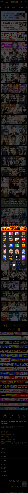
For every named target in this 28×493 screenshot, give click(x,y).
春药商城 (11, 236)
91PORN (11, 259)
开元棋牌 (11, 242)
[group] (24, 484)
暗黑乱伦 (17, 253)
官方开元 (17, 242)
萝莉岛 (23, 259)
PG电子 (23, 242)
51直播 (11, 253)
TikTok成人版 (17, 259)
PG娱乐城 (23, 236)
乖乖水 (17, 236)
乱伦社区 (4, 259)
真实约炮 (4, 236)
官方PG (4, 242)
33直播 (5, 253)
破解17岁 (23, 253)
